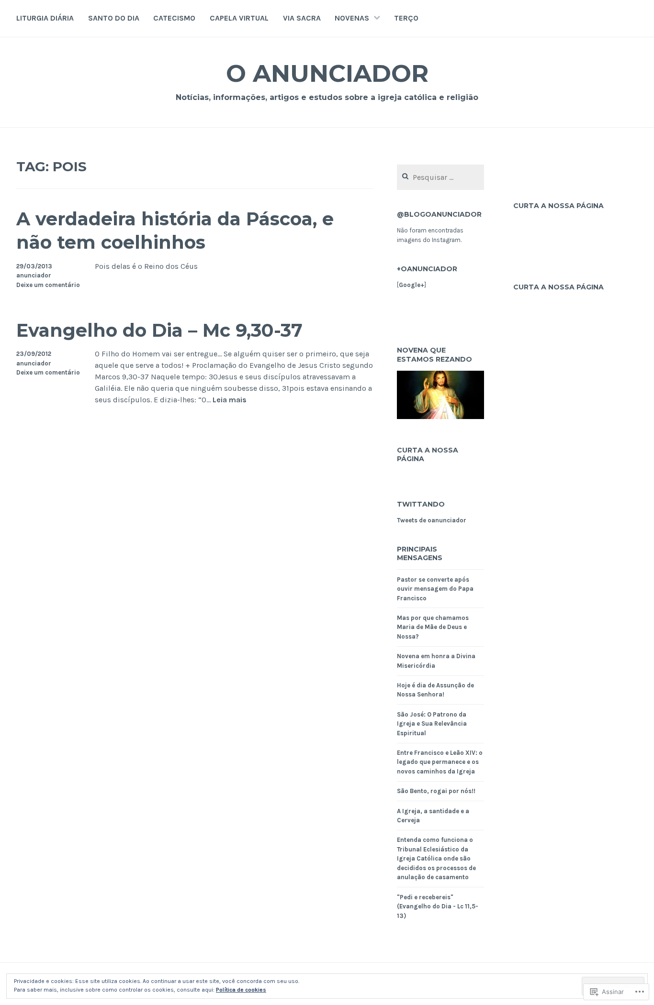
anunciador (33, 275)
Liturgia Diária (45, 17)
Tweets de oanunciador (431, 520)
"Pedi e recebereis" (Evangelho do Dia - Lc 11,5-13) (437, 906)
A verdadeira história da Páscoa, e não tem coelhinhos (175, 231)
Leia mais (230, 400)
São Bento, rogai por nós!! (436, 791)
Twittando (421, 504)
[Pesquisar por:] (440, 177)
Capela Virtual (239, 17)
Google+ (412, 284)
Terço (406, 17)
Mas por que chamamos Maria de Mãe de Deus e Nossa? (433, 627)
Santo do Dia (113, 17)
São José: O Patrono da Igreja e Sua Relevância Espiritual (432, 724)
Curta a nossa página (427, 454)
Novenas (352, 17)
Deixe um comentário (48, 284)
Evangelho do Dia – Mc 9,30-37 (159, 330)
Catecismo (174, 17)
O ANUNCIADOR (327, 73)
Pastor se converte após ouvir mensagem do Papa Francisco (435, 589)
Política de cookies (241, 989)
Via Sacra (302, 17)
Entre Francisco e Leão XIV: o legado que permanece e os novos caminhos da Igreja (440, 762)
